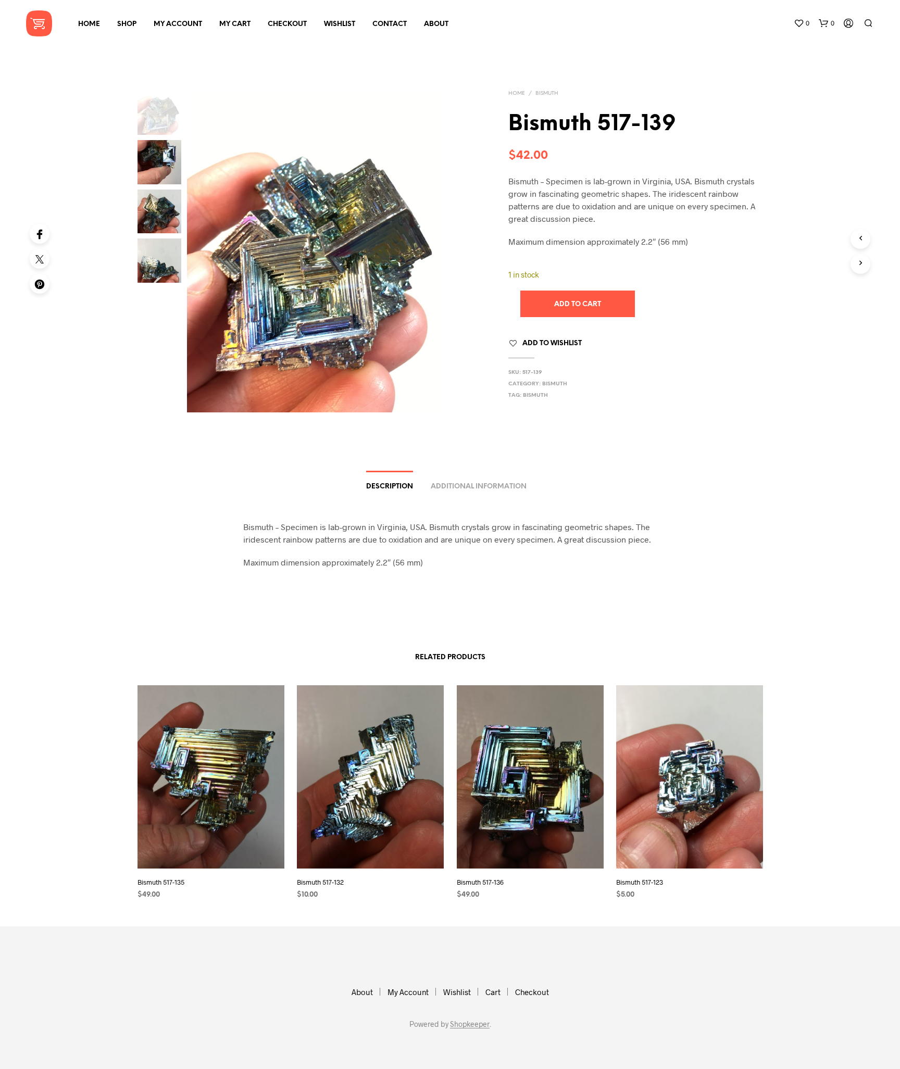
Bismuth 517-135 (161, 882)
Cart (493, 992)
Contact (389, 24)
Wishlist (339, 24)
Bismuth (546, 93)
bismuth (535, 395)
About (436, 24)
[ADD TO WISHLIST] (210, 849)
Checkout (287, 24)
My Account (178, 24)
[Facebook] (39, 234)
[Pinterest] (39, 284)
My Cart (235, 24)
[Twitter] (39, 259)
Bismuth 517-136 (480, 882)
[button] (801, 23)
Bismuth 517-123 (639, 882)
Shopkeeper (470, 1024)
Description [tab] (389, 486)
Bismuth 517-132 (320, 882)
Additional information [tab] (479, 486)
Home (89, 24)
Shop (126, 24)
